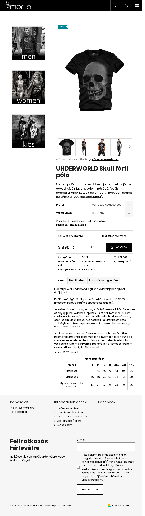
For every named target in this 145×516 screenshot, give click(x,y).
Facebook (21, 412)
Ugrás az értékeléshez (104, 159)
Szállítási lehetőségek (71, 225)
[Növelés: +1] (100, 247)
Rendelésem (64, 425)
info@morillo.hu (25, 408)
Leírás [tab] (60, 280)
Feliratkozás (90, 489)
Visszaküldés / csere (69, 421)
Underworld (119, 235)
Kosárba (121, 247)
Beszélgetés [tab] (76, 280)
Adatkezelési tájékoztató (72, 416)
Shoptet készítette (123, 505)
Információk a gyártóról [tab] (103, 280)
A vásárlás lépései (68, 408)
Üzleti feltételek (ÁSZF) (71, 412)
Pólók (85, 257)
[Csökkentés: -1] (83, 247)
